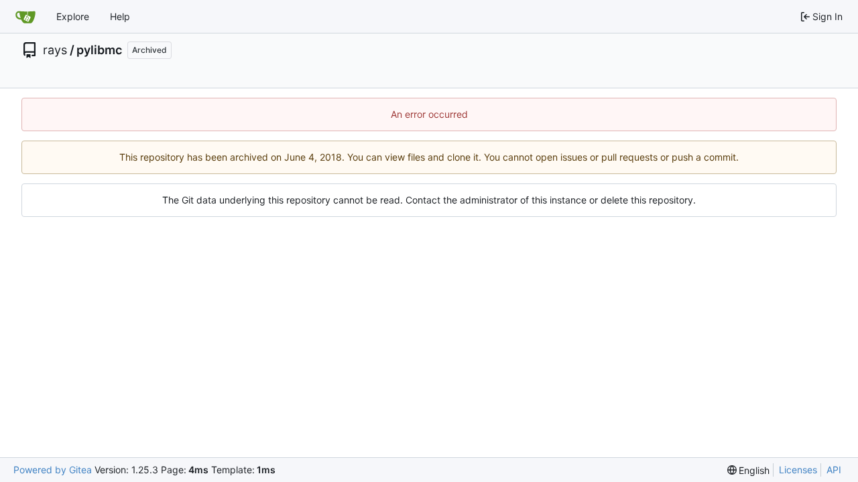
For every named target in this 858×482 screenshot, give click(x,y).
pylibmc (99, 50)
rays (55, 50)
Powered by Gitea (52, 469)
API (833, 469)
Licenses (798, 469)
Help (120, 16)
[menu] (748, 470)
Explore (72, 16)
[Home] (25, 17)
